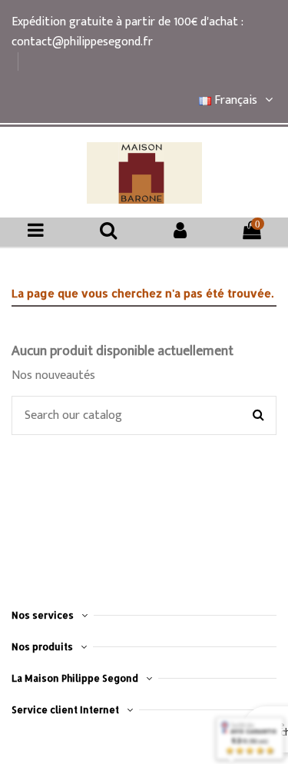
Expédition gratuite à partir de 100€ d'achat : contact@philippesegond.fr (127, 32)
